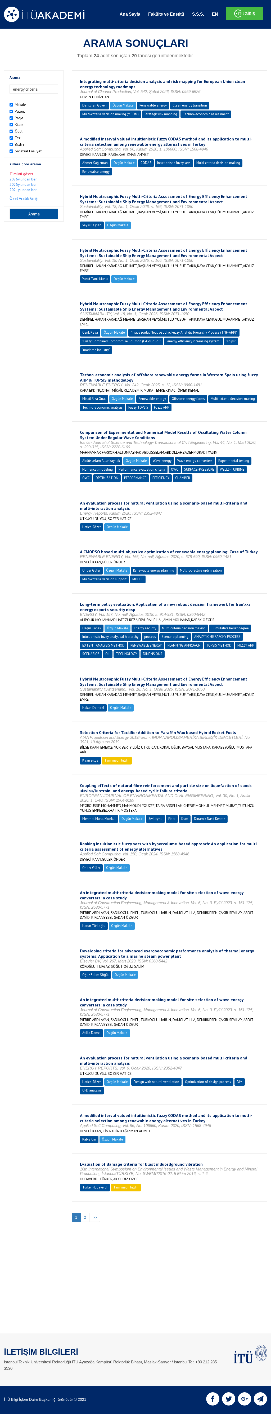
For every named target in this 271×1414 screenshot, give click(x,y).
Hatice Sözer (91, 527)
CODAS (146, 163)
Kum (184, 818)
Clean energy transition (190, 105)
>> (95, 1217)
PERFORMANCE (135, 478)
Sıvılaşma (155, 818)
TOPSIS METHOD (219, 645)
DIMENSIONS (152, 654)
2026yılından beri (24, 179)
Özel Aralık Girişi (24, 198)
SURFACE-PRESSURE (199, 469)
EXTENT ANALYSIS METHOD (103, 645)
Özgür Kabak (91, 628)
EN (215, 14)
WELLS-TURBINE (232, 469)
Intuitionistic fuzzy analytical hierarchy (110, 636)
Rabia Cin (89, 1139)
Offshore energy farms (188, 398)
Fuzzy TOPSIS (138, 407)
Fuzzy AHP (161, 407)
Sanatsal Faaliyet (28, 151)
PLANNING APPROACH (184, 645)
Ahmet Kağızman (95, 163)
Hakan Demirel (93, 707)
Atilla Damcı (91, 1033)
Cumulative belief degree (230, 628)
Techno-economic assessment (206, 114)
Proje (19, 118)
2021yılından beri (24, 189)
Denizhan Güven (94, 105)
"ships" (231, 341)
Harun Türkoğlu (93, 925)
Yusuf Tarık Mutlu (95, 279)
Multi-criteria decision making (218, 163)
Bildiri (19, 144)
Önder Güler (91, 570)
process (150, 636)
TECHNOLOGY (126, 654)
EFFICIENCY (160, 478)
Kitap (19, 124)
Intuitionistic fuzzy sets (174, 163)
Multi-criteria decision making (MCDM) (110, 114)
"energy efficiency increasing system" (193, 341)
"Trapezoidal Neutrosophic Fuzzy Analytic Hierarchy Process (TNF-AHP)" (184, 332)
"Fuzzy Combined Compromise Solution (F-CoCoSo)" (121, 341)
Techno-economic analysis (102, 407)
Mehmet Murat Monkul (99, 818)
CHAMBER (182, 478)
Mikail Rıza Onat (94, 398)
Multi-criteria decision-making (233, 398)
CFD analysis (91, 1090)
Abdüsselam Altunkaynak (101, 460)
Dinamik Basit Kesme (209, 818)
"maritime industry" (96, 350)
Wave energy (162, 460)
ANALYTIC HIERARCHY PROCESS (217, 636)
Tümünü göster (21, 173)
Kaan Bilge (90, 760)
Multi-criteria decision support (104, 579)
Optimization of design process (208, 1082)
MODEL (137, 579)
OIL (107, 654)
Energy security (145, 628)
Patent (20, 111)
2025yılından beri (24, 184)
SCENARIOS (91, 654)
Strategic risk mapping (160, 114)
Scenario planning (175, 636)
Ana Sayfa (130, 14)
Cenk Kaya (90, 332)
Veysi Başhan (91, 225)
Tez (18, 137)
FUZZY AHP (245, 645)
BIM (239, 1082)
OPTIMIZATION (107, 478)
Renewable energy (153, 105)
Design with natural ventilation (156, 1082)
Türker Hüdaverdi (94, 1187)
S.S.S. (198, 14)
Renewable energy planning (153, 570)
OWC (174, 469)
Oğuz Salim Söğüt (95, 975)
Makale (20, 104)
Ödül (18, 131)
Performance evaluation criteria (142, 469)
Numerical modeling (97, 469)
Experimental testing (233, 460)
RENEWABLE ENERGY (146, 645)
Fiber (171, 818)
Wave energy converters (195, 460)
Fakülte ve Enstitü (166, 14)
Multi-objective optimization (201, 570)
